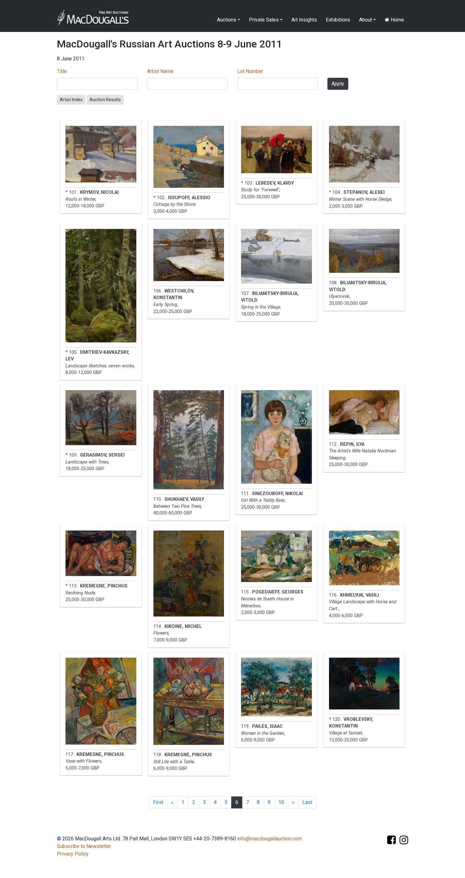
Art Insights (304, 20)
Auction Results (105, 99)
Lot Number (250, 71)
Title (62, 71)
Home (396, 20)
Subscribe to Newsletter (84, 846)
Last (307, 802)
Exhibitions (338, 20)
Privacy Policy (73, 854)
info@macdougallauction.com (269, 839)
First (158, 802)
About (365, 20)
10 (281, 802)
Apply (338, 84)
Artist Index (71, 99)
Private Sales (264, 20)
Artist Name (160, 71)
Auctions (226, 20)
